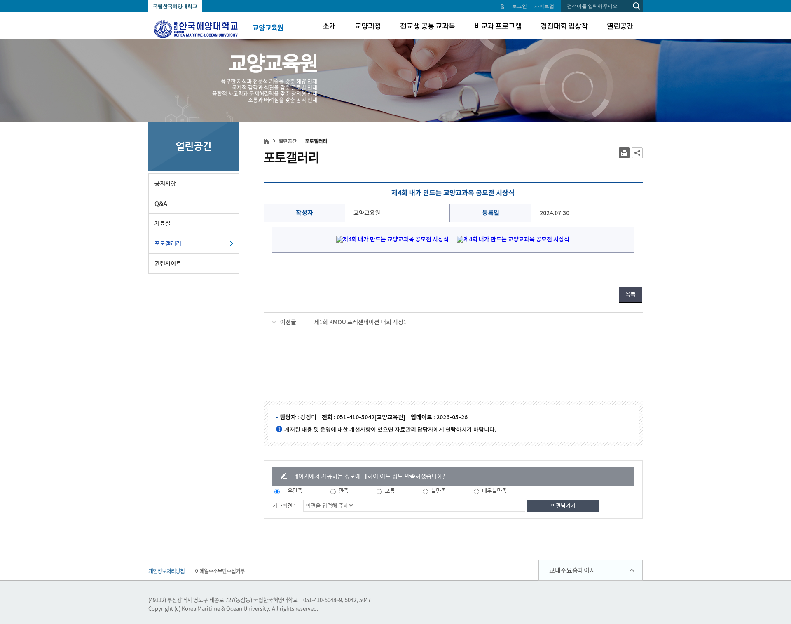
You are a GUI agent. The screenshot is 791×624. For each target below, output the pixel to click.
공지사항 (165, 183)
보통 (390, 491)
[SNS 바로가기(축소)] (637, 152)
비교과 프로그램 (498, 26)
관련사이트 (167, 263)
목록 (630, 294)
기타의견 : (283, 505)
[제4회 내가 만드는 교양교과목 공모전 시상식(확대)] (389, 242)
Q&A (160, 203)
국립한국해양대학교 (175, 6)
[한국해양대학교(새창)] (196, 28)
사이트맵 (544, 6)
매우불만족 (494, 491)
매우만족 (292, 491)
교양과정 (368, 26)
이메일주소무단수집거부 (220, 571)
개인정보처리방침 (166, 571)
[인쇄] (624, 152)
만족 (344, 491)
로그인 (519, 6)
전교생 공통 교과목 (427, 26)
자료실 (162, 223)
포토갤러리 (167, 243)
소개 (329, 26)
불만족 (438, 491)
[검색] (636, 6)
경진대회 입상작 (564, 26)
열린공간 (620, 26)
